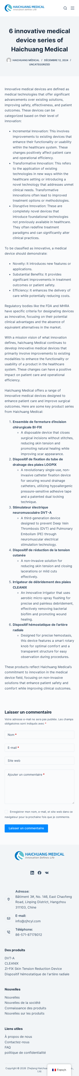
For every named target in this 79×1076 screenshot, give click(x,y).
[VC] (47, 873)
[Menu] (72, 8)
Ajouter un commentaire (26, 774)
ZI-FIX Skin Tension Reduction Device (33, 969)
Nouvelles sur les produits (24, 1013)
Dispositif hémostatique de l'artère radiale (37, 974)
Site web (14, 761)
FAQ (8, 1047)
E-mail (13, 748)
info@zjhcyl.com (28, 921)
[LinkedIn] (32, 873)
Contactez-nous (17, 1042)
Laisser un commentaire (26, 828)
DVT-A (10, 958)
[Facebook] (39, 873)
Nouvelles (12, 997)
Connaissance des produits (25, 1008)
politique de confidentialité (25, 1053)
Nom (12, 735)
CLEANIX (11, 963)
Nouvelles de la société (22, 1003)
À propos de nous (18, 1037)
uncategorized (39, 64)
